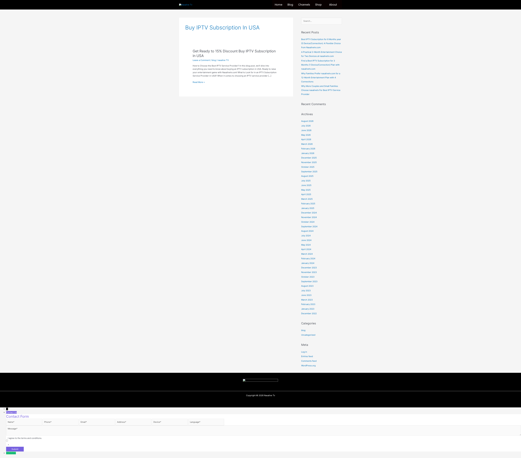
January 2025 (307, 208)
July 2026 (306, 125)
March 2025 (307, 199)
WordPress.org (308, 365)
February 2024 (308, 258)
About (333, 5)
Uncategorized (308, 335)
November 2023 (309, 272)
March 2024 (307, 254)
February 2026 (308, 148)
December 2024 (309, 212)
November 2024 (309, 217)
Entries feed (307, 356)
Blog (290, 5)
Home (278, 5)
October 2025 (307, 167)
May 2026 (306, 135)
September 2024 (309, 226)
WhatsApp (11, 453)
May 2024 (306, 245)
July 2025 (306, 180)
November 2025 (309, 162)
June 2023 (306, 295)
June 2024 (306, 240)
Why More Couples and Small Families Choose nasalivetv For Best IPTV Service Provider (320, 90)
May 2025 (306, 190)
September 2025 (309, 171)
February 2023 (308, 304)
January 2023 (307, 309)
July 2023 (306, 290)
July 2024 (306, 235)
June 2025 (306, 185)
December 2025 (309, 157)
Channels (304, 5)
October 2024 (307, 222)
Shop (318, 5)
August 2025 (307, 176)
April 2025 (306, 194)
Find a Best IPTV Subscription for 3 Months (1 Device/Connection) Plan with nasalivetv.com (320, 64)
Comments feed (309, 361)
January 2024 (307, 263)
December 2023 (309, 267)
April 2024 (306, 249)
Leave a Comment (201, 60)
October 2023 (307, 277)
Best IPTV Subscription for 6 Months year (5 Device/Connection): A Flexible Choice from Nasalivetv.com (321, 43)
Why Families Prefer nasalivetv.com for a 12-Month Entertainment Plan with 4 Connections (320, 77)
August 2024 (307, 231)
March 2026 (307, 144)
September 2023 (309, 281)
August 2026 (307, 121)
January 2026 (307, 153)
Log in (304, 352)
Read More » (199, 82)
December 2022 (309, 313)
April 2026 (306, 139)
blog (214, 60)
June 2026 (306, 130)
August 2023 (307, 286)
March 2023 (307, 299)
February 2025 (308, 203)
